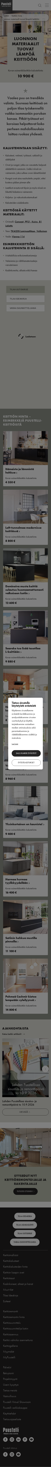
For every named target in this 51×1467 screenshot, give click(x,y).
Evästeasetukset (26, 762)
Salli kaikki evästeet (26, 753)
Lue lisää (15, 744)
